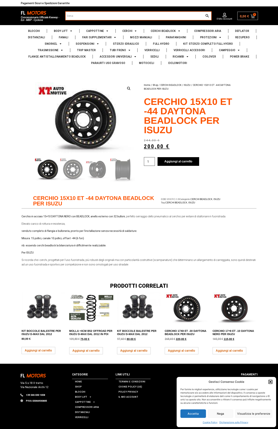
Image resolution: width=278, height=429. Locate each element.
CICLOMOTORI (177, 63)
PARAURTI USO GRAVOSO (108, 63)
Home (147, 85)
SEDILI (154, 56)
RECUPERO (242, 37)
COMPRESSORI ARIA (207, 30)
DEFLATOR (242, 30)
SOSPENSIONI (85, 43)
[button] (270, 382)
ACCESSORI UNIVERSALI (116, 56)
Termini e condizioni (132, 381)
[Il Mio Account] (224, 15)
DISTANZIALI (36, 37)
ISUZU (187, 85)
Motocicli (146, 63)
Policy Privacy (128, 392)
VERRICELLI (152, 50)
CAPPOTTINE (95, 30)
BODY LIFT (61, 30)
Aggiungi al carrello (178, 161)
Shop (155, 85)
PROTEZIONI (208, 37)
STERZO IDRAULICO (126, 43)
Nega (220, 413)
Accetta (193, 413)
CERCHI (127, 30)
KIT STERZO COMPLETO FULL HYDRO (208, 43)
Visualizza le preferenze (253, 413)
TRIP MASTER (86, 50)
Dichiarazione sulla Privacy (233, 422)
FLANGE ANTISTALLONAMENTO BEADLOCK (57, 56)
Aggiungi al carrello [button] (38, 350)
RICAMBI (178, 56)
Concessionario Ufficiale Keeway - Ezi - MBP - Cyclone (40, 19)
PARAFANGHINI (176, 37)
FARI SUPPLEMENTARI (97, 37)
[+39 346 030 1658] (21, 395)
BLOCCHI (34, 30)
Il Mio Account (224, 18)
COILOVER (209, 56)
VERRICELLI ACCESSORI (189, 50)
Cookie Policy (210, 422)
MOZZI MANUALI (141, 37)
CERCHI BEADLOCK (163, 30)
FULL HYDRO (161, 43)
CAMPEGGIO (227, 50)
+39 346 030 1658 (35, 395)
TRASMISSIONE (48, 50)
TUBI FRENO (118, 50)
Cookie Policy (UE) (130, 386)
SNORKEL (51, 43)
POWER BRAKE (239, 56)
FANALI (63, 37)
